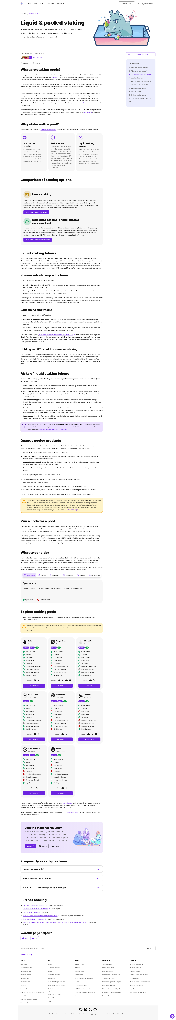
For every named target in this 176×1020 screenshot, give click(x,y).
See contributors (38, 57)
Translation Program (108, 978)
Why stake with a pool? (139, 71)
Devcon (105, 996)
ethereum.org (26, 954)
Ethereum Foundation (108, 985)
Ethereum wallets (26, 974)
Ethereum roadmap (135, 967)
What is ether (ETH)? (27, 971)
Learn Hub (24, 964)
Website (30, 846)
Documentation (79, 971)
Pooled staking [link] (35, 14)
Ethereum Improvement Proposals (140, 982)
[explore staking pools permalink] (20, 612)
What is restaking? (71, 510)
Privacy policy (92, 1014)
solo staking (88, 112)
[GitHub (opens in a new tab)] (80, 1009)
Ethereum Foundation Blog (111, 989)
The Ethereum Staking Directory (35, 905)
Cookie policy (111, 1014)
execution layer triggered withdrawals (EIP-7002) (57, 335)
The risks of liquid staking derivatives (36, 909)
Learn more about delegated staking (37, 240)
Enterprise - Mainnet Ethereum (85, 992)
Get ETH (50, 971)
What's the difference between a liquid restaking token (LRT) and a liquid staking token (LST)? (56, 922)
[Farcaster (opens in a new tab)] (85, 1009)
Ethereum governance (136, 985)
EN (149, 3)
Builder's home (79, 964)
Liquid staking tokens (138, 78)
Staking (23, 14)
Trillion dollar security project (138, 992)
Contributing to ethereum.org (111, 974)
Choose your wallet (54, 967)
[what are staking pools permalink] (20, 70)
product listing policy (72, 812)
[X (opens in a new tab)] (90, 1009)
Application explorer (54, 974)
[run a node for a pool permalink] (20, 521)
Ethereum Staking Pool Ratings (34, 919)
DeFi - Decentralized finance (56, 985)
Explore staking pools (138, 95)
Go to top (150, 948)
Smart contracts (25, 982)
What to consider (137, 91)
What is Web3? (25, 978)
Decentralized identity (54, 994)
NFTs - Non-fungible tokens (56, 982)
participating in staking (48, 129)
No (36, 938)
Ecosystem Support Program (111, 992)
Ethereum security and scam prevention (32, 992)
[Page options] (30, 63)
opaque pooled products (83, 103)
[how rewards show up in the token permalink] (20, 275)
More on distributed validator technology (53, 429)
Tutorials (77, 967)
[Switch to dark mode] (138, 3)
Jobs (84, 1014)
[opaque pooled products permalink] (20, 441)
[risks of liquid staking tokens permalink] (20, 374)
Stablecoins (51, 978)
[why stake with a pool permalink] (20, 124)
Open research (134, 978)
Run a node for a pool (138, 88)
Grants (77, 982)
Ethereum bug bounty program (111, 982)
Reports (132, 989)
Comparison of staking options (141, 74)
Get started (37, 686)
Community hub (107, 964)
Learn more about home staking (36, 212)
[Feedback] (172, 1016)
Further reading (137, 102)
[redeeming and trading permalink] (20, 310)
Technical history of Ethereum (139, 974)
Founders (78, 996)
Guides (50, 964)
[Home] (22, 3)
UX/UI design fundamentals (83, 989)
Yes (26, 938)
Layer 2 (50, 1001)
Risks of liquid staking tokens (141, 81)
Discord (43, 846)
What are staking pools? (139, 68)
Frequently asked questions (141, 98)
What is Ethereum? (26, 967)
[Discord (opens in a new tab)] (95, 1009)
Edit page (36, 63)
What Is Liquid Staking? (32, 912)
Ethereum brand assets (63, 1014)
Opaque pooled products (139, 85)
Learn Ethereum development (84, 978)
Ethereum (54, 77)
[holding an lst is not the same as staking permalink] (20, 349)
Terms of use (102, 1014)
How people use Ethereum (29, 999)
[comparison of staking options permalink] (20, 180)
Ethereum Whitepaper (136, 964)
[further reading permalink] (20, 900)
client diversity (68, 803)
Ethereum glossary (26, 1003)
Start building (79, 974)
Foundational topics (81, 985)
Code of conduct (76, 1014)
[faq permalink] (20, 861)
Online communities (108, 967)
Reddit (55, 846)
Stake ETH (51, 998)
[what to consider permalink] (20, 553)
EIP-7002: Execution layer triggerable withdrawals (41, 916)
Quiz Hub (23, 996)
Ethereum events (107, 971)
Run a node (24, 989)
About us (51, 1014)
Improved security (135, 971)
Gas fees (23, 985)
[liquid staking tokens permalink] (20, 253)
